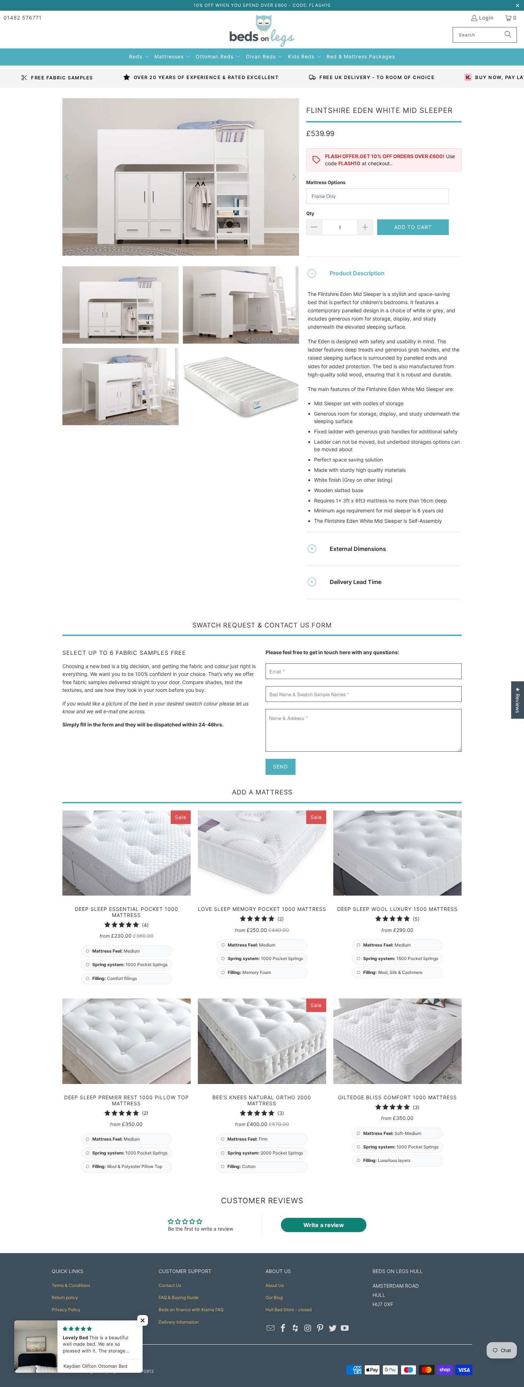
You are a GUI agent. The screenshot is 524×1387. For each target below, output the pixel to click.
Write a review (323, 1225)
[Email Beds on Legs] (271, 1328)
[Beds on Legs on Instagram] (308, 1328)
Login (486, 18)
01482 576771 (23, 18)
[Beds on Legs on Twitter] (332, 1328)
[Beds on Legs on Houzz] (295, 1328)
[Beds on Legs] (262, 31)
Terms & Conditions (71, 1285)
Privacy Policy (66, 1309)
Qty (310, 213)
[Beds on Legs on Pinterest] (320, 1328)
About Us (275, 1285)
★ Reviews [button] (518, 700)
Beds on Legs (81, 1371)
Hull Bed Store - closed (289, 1309)
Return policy (65, 1297)
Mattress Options (325, 182)
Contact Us (170, 1285)
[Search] (508, 35)
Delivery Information (179, 1322)
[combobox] (485, 35)
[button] (139, 55)
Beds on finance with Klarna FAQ (191, 1309)
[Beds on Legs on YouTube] (345, 1328)
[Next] (293, 177)
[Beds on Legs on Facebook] (283, 1328)
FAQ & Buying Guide (179, 1297)
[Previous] (67, 177)
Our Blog (274, 1297)
